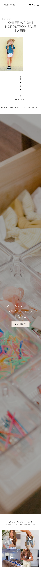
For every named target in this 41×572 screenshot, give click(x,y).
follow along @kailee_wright (20, 524)
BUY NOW (20, 324)
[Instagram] (18, 546)
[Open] (11, 539)
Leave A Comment (10, 107)
